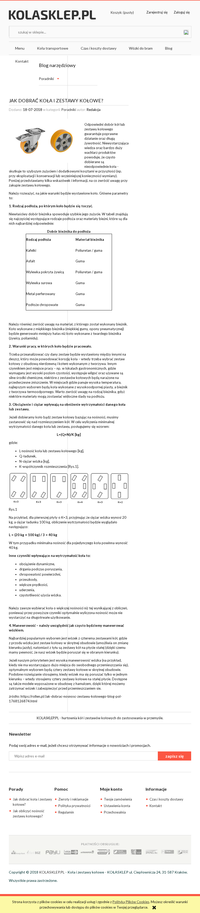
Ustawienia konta (117, 806)
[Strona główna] (52, 20)
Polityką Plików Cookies (131, 902)
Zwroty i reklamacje (73, 799)
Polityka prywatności (74, 806)
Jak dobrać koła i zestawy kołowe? (32, 802)
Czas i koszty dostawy (166, 799)
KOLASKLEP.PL (52, 872)
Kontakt (155, 806)
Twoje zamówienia (118, 799)
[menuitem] (20, 48)
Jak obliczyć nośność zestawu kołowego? (28, 813)
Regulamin (66, 812)
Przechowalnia (115, 812)
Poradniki (46, 78)
